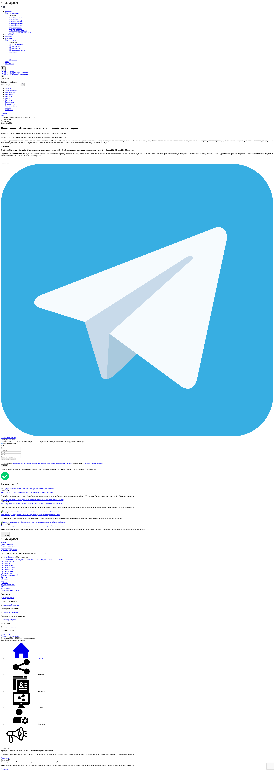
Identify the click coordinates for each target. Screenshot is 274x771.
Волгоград (9, 94)
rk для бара (13, 19)
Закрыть (4, 465)
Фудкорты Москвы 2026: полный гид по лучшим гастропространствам (27, 492)
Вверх (6, 535)
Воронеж (8, 96)
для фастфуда (7, 569)
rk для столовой (15, 21)
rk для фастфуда (15, 25)
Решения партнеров (8, 546)
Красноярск (9, 102)
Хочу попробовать (10, 444)
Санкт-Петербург (11, 90)
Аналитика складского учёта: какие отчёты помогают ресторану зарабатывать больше (32, 526)
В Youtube (30, 560)
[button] (24, 675)
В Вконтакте (8, 560)
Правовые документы (17, 50)
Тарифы (4, 577)
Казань (7, 98)
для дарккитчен (8, 567)
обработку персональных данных (25, 463)
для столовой (7, 565)
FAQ (2, 587)
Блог (7, 62)
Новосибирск (10, 104)
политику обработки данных (93, 463)
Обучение (13, 60)
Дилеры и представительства (20, 33)
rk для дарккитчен (16, 23)
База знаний (9, 64)
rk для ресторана (15, 17)
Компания (9, 38)
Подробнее (5, 758)
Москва (8, 88)
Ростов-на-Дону (11, 106)
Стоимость (9, 34)
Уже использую (9, 446)
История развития (16, 44)
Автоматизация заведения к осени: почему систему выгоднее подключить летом (30, 515)
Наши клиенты (14, 48)
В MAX (51, 560)
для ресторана (7, 561)
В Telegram (19, 560)
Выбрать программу (18, 31)
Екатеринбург (10, 92)
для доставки (7, 573)
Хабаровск (9, 110)
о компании (5, 542)
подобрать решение (21, 72)
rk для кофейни (15, 27)
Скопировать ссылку (8, 438)
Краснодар (9, 100)
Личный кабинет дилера (10, 590)
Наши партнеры (15, 46)
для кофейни (7, 571)
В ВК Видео (41, 560)
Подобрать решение (8, 459)
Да (2, 76)
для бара (5, 563)
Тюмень (8, 108)
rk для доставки (15, 29)
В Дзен (60, 560)
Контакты (13, 52)
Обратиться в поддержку (10, 636)
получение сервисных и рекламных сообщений (55, 463)
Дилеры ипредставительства (8, 584)
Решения (8, 11)
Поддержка (9, 36)
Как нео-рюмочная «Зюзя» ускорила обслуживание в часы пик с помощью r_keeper (31, 504)
